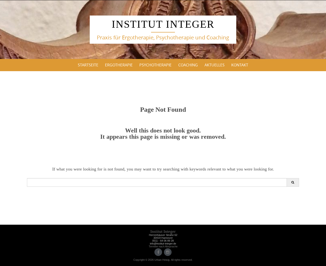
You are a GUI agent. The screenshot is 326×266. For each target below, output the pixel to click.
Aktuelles (215, 65)
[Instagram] (168, 252)
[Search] (292, 182)
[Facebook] (158, 252)
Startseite (88, 65)
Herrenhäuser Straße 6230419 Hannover (163, 236)
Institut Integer (163, 24)
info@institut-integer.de (163, 243)
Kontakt (239, 65)
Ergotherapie (119, 65)
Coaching (188, 65)
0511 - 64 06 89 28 (163, 240)
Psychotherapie (155, 65)
